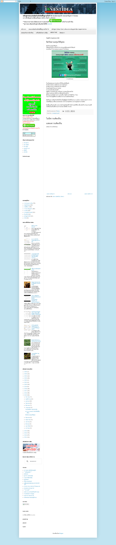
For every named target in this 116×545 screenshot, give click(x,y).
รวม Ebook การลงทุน (29, 493)
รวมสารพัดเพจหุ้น (28, 477)
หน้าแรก (23, 29)
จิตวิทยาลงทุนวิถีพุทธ (30, 415)
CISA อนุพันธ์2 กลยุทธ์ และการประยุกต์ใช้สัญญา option (35, 327)
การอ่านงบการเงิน (28, 203)
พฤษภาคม (28, 419)
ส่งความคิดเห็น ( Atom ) (58, 196)
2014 (25, 430)
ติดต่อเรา (62, 32)
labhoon (26, 474)
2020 (25, 384)
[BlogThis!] (68, 111)
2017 (25, 390)
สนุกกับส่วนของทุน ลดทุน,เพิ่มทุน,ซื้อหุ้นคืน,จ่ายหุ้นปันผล (36, 313)
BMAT (25, 150)
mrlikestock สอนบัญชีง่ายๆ (30, 497)
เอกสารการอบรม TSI (29, 495)
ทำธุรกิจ (26, 214)
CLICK (49, 24)
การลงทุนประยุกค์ (55, 113)
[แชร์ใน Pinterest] (74, 111)
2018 (25, 388)
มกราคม (28, 428)
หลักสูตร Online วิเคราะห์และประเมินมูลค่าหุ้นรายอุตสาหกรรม (69, 29)
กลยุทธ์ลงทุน (27, 205)
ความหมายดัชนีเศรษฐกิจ (30, 470)
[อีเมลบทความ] (63, 111)
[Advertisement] (69, 179)
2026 (25, 371)
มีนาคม (27, 424)
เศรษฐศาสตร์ (27, 216)
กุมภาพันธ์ (28, 426)
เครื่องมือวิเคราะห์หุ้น (42, 32)
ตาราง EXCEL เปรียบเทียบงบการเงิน (35, 240)
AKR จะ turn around (34, 226)
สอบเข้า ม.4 (27, 148)
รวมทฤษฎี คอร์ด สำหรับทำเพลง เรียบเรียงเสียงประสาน (35, 255)
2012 (25, 435)
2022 (25, 380)
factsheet (26, 479)
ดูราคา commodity (28, 475)
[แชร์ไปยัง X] (70, 111)
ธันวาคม (28, 397)
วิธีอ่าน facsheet (28, 481)
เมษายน (28, 421)
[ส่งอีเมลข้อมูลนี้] (66, 111)
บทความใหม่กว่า (51, 194)
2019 (25, 386)
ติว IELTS (26, 142)
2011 (25, 437)
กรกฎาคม (28, 407)
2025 (25, 373)
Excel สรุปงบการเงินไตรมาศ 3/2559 (36, 340)
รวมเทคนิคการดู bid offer (35, 354)
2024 (25, 376)
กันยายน (28, 403)
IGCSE (25, 152)
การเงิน (26, 210)
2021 (25, 382)
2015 (25, 395)
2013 (25, 433)
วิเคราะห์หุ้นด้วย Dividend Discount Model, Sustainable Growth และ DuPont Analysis (36, 299)
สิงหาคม (28, 405)
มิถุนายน (28, 417)
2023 (25, 378)
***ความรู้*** (27, 490)
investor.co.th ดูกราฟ (29, 488)
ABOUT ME (53, 32)
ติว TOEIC (26, 144)
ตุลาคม (27, 401)
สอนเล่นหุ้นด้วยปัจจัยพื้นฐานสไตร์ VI (39, 29)
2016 (25, 393)
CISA (25, 218)
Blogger (61, 533)
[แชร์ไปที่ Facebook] (72, 111)
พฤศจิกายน (28, 399)
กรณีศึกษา (26, 206)
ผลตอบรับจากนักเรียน (27, 32)
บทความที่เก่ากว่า (88, 194)
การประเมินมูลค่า (28, 208)
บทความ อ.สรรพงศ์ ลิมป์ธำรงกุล (31, 492)
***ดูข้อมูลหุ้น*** (28, 472)
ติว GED (26, 146)
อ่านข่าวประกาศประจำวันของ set (32, 486)
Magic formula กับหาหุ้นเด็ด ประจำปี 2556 (35, 283)
